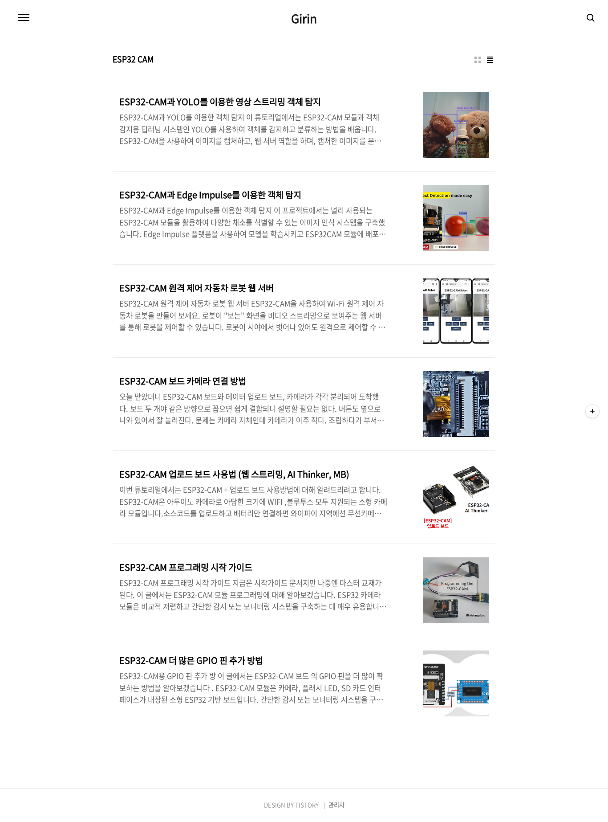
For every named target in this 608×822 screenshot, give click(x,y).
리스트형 (490, 59)
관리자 (336, 805)
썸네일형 (477, 59)
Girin (304, 18)
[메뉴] (23, 18)
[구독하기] (592, 411)
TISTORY (307, 805)
